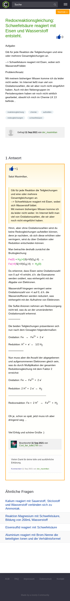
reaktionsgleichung (16, 112)
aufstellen (47, 112)
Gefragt (21, 132)
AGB (7, 579)
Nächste (63, 12)
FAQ (17, 579)
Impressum (29, 579)
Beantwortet (25, 443)
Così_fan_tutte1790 (28, 445)
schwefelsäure (35, 118)
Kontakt (60, 579)
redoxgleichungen (15, 118)
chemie (33, 112)
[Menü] (65, 4)
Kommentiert (16, 469)
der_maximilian (49, 132)
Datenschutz (45, 579)
